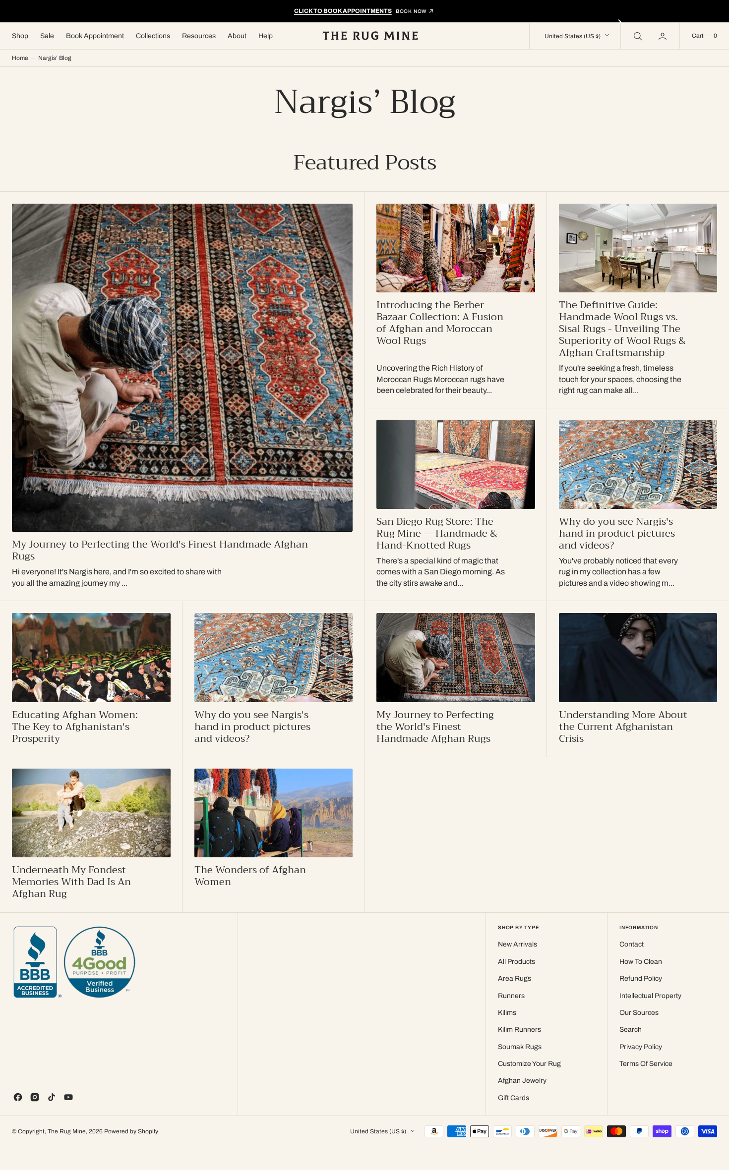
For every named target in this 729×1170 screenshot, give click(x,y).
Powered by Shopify (131, 1131)
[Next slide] (620, 22)
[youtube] (68, 1097)
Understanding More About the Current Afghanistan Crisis (623, 727)
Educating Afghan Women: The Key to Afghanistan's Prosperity (75, 727)
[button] (663, 36)
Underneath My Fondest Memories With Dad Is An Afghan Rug (71, 882)
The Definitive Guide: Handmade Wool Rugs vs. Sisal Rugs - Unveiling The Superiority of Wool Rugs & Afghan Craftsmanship (622, 329)
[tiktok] (52, 1097)
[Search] (637, 36)
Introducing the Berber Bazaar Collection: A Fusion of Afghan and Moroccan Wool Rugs (439, 323)
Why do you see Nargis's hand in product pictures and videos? (617, 534)
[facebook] (18, 1097)
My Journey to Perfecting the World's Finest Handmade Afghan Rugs (160, 550)
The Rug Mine (67, 1131)
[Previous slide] (110, 22)
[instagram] (35, 1097)
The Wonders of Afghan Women (250, 876)
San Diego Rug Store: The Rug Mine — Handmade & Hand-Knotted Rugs (436, 534)
